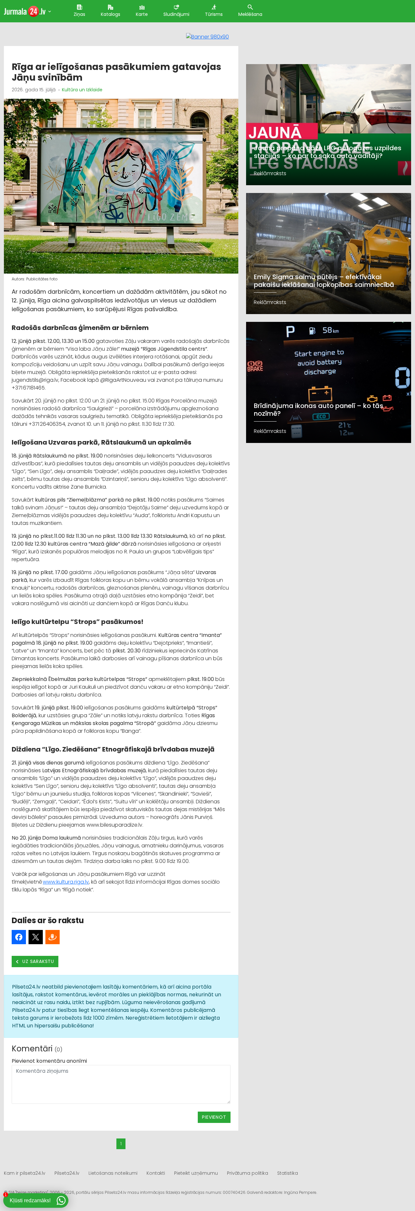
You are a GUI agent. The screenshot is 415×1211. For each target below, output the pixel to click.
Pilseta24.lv (66, 1173)
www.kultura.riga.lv (66, 882)
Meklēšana (250, 14)
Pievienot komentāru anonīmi (49, 1061)
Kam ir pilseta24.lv (24, 1173)
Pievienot (214, 1117)
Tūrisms (214, 14)
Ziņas (79, 14)
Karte (142, 14)
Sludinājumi (176, 14)
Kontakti (156, 1173)
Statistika (287, 1173)
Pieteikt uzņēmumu (196, 1173)
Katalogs (110, 14)
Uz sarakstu (37, 961)
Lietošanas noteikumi (113, 1173)
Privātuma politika (247, 1173)
